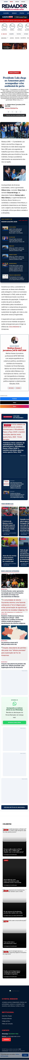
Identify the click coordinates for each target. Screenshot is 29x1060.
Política (19, 34)
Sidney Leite (19, 195)
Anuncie (6, 1039)
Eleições (11, 34)
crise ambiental (14, 327)
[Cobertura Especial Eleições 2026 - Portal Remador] (7, 17)
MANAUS (14, 13)
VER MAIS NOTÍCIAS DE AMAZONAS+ (14, 807)
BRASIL (11, 1)
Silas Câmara (6, 198)
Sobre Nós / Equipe (7, 1016)
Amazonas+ (20, 417)
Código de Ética (6, 1021)
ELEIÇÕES (6, 13)
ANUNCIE (23, 1)
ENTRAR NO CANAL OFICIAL (14, 722)
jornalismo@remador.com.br (13, 1036)
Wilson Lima (5, 190)
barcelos (17, 38)
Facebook (14, 398)
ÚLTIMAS (6, 1)
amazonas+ (4, 38)
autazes (12, 38)
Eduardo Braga (12, 193)
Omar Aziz (21, 190)
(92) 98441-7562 (13, 1034)
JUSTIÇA (17, 1)
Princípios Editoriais (7, 1018)
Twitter (14, 402)
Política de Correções (7, 1023)
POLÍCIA (22, 13)
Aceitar (25, 1055)
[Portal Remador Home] (14, 991)
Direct (14, 406)
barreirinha (23, 38)
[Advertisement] (14, 466)
